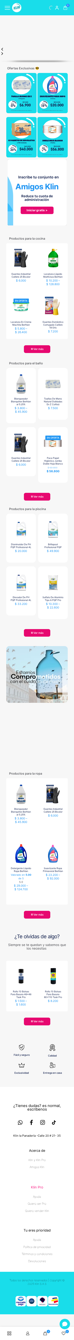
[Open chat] (65, 1324)
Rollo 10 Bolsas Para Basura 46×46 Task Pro (21, 1090)
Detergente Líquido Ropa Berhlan (21, 965)
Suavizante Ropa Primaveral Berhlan (53, 965)
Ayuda (37, 1292)
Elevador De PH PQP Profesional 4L (21, 694)
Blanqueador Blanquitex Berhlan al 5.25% (21, 497)
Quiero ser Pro (37, 1299)
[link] (21, 189)
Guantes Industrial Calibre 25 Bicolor (21, 371)
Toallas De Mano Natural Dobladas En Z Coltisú (53, 497)
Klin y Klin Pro (37, 1256)
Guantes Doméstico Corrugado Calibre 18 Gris (53, 420)
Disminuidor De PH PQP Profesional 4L (21, 642)
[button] (37, 33)
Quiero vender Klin (37, 1307)
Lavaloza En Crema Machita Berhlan (21, 419)
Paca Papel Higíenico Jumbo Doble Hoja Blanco (53, 557)
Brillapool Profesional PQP (53, 642)
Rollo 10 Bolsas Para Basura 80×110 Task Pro (53, 1090)
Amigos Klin (37, 1263)
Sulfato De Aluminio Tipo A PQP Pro (53, 694)
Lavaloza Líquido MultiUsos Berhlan (53, 371)
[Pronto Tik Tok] (53, 1218)
